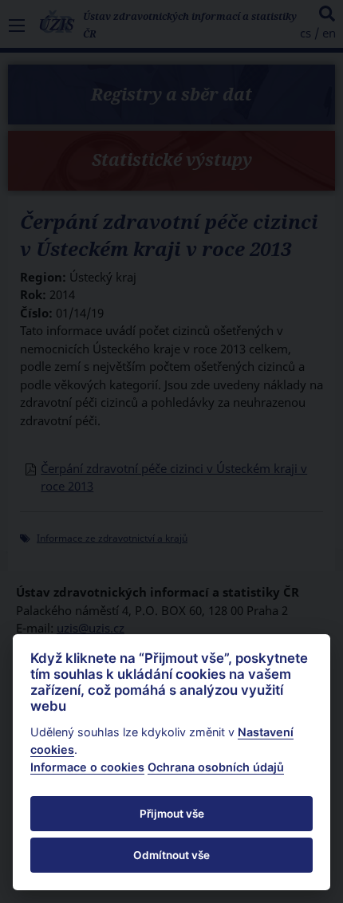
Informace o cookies (87, 767)
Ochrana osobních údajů (216, 767)
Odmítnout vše (171, 855)
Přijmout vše (172, 813)
